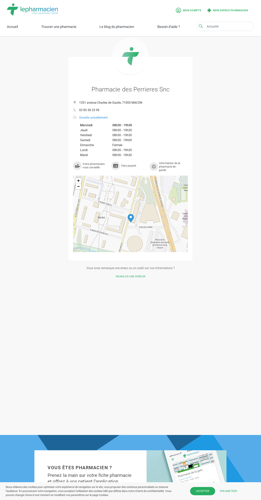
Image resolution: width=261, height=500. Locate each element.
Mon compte (192, 10)
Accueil (12, 27)
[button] (131, 218)
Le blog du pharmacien (117, 27)
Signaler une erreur (131, 276)
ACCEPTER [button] (202, 491)
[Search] (201, 26)
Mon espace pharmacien (230, 10)
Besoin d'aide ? (168, 27)
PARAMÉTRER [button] (228, 491)
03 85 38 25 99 (89, 110)
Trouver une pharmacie (58, 27)
